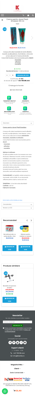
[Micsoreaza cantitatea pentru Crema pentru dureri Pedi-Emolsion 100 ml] (7, 75)
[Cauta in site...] (33, 15)
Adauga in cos (23, 75)
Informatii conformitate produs (12, 200)
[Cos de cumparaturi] (28, 15)
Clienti (16, 369)
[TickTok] (21, 342)
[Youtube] (17, 342)
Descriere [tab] (6, 123)
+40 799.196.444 (19, 353)
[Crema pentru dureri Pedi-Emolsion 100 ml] (17, 36)
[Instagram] (25, 342)
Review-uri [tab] (7, 208)
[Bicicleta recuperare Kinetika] (10, 277)
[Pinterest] (14, 342)
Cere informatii (16, 90)
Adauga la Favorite (17, 86)
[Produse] (2, 15)
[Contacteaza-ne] (23, 15)
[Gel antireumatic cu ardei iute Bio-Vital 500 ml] (10, 228)
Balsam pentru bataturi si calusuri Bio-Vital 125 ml (25, 235)
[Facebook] (10, 342)
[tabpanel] (17, 36)
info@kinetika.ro (18, 356)
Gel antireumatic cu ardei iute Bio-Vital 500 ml (9, 235)
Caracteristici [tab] (7, 204)
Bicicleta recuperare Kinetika (9, 287)
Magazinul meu (17, 365)
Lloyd (17, 24)
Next (32, 38)
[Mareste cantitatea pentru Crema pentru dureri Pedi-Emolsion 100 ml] (12, 75)
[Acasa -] (17, 8)
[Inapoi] (1, 20)
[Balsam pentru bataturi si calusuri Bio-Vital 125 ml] (25, 228)
